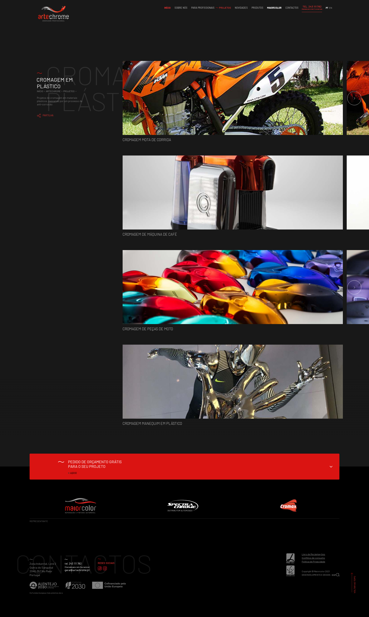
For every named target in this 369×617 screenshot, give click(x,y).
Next (354, 98)
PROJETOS (225, 7)
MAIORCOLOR (274, 7)
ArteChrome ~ (54, 91)
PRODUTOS (257, 7)
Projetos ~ (70, 91)
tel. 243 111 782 (73, 563)
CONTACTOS (291, 7)
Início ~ (41, 91)
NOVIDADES (241, 7)
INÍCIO (167, 7)
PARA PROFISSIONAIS (202, 7)
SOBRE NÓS (181, 7)
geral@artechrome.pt (77, 570)
